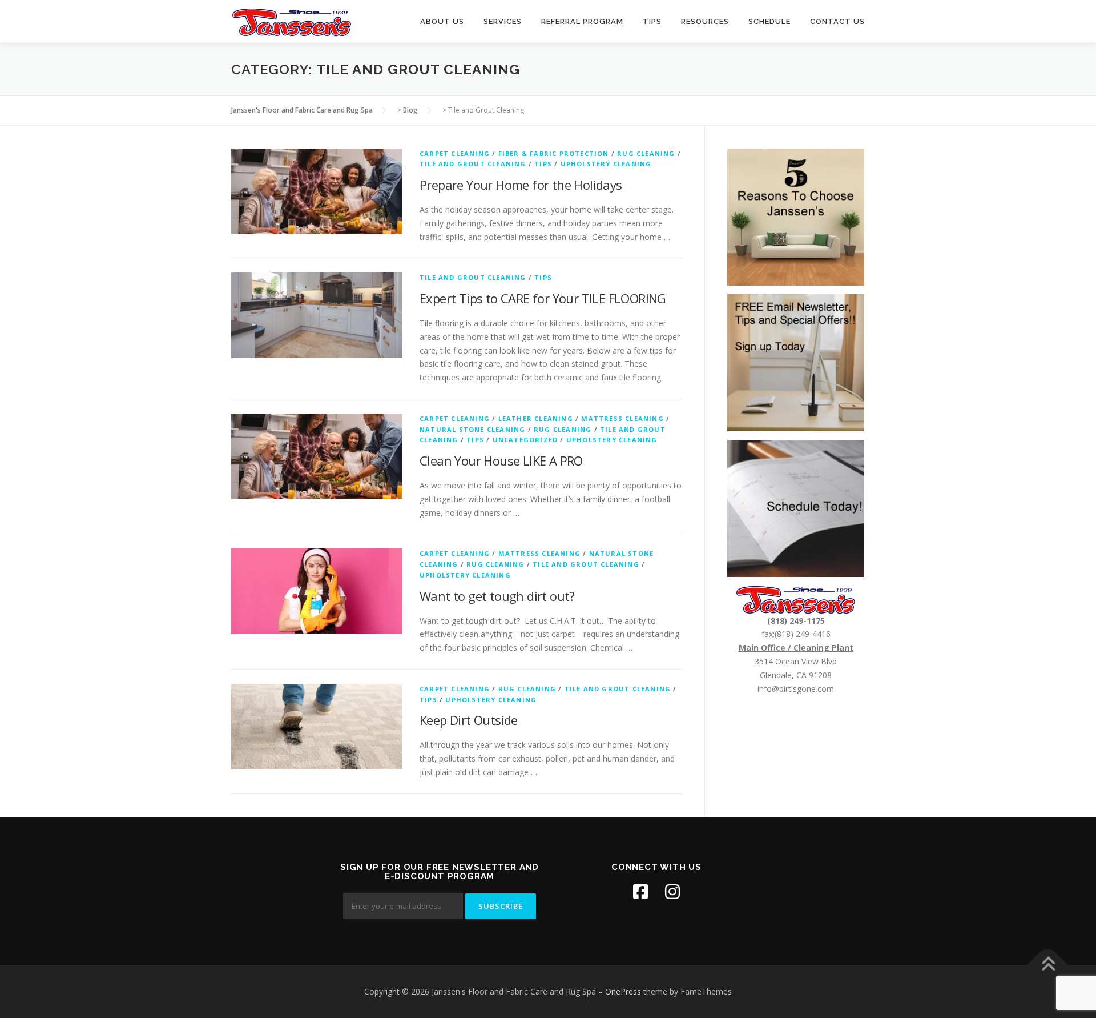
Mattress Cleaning (622, 418)
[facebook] (640, 891)
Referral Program (582, 21)
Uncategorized (525, 439)
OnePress (623, 991)
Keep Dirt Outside (469, 719)
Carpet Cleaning (455, 153)
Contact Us (837, 21)
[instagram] (672, 891)
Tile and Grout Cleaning (473, 163)
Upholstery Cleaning (606, 163)
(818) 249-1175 (796, 620)
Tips (652, 21)
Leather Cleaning (535, 418)
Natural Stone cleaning (472, 429)
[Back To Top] (1048, 964)
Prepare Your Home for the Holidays (521, 184)
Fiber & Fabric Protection (553, 153)
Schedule (769, 21)
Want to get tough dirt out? (497, 595)
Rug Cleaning (646, 153)
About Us (442, 21)
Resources (705, 21)
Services (502, 21)
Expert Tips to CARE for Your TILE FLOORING (543, 298)
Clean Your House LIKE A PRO (501, 460)
